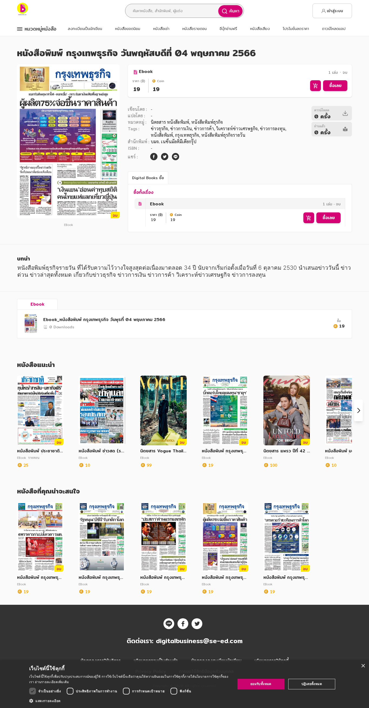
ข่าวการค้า (204, 128)
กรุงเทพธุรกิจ (187, 135)
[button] (129, 700)
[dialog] (184, 684)
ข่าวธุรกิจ (159, 128)
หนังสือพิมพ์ (162, 135)
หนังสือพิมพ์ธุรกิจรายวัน (223, 135)
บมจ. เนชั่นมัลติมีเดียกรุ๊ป (173, 141)
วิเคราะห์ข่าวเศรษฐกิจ (237, 128)
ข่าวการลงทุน (272, 128)
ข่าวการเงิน (181, 128)
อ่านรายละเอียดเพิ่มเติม (52, 682)
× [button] (363, 666)
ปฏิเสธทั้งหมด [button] (311, 684)
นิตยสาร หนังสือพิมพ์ (170, 122)
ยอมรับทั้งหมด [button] (260, 684)
